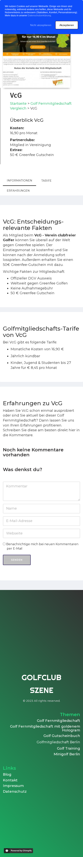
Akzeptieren (66, 25)
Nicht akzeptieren (40, 25)
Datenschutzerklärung (39, 15)
